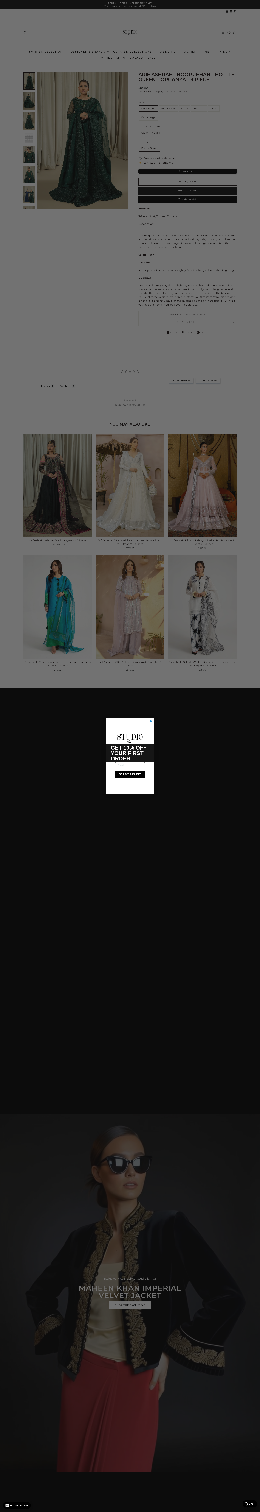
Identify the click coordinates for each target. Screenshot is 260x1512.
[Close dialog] (151, 721)
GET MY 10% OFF (130, 774)
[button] (17, 1505)
